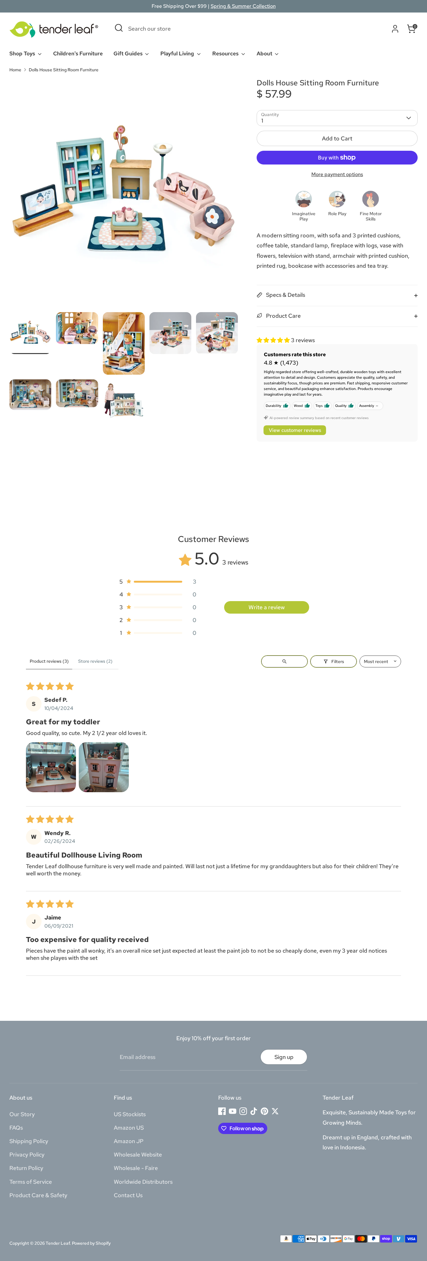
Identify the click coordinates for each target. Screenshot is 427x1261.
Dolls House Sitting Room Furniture (63, 70)
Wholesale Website (138, 1154)
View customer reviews (295, 430)
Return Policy (26, 1168)
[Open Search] (119, 28)
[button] (274, 340)
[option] (123, 195)
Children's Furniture (78, 53)
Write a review (267, 607)
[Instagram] (243, 1111)
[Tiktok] (254, 1111)
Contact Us (128, 1195)
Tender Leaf (58, 1243)
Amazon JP (128, 1141)
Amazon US (129, 1127)
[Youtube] (232, 1111)
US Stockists (130, 1114)
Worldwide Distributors (143, 1181)
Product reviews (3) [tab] (49, 661)
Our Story (22, 1114)
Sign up (284, 1057)
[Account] (395, 29)
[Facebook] (222, 1111)
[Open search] (284, 661)
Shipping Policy (28, 1141)
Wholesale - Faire (136, 1168)
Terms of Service (30, 1181)
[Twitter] (275, 1111)
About (265, 53)
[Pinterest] (264, 1111)
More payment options (337, 174)
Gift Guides (128, 53)
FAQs (16, 1127)
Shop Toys (22, 53)
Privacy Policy (26, 1154)
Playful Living (177, 53)
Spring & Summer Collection (243, 6)
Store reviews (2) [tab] (95, 661)
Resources (226, 53)
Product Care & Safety (38, 1195)
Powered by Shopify (91, 1243)
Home (15, 70)
